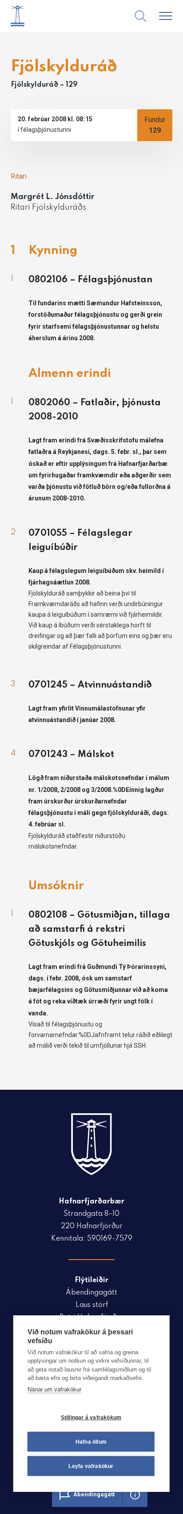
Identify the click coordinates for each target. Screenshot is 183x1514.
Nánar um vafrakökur (54, 1389)
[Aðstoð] (135, 1494)
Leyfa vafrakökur (90, 1466)
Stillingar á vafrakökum (91, 1417)
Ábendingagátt (91, 1292)
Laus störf (92, 1305)
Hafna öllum (91, 1442)
